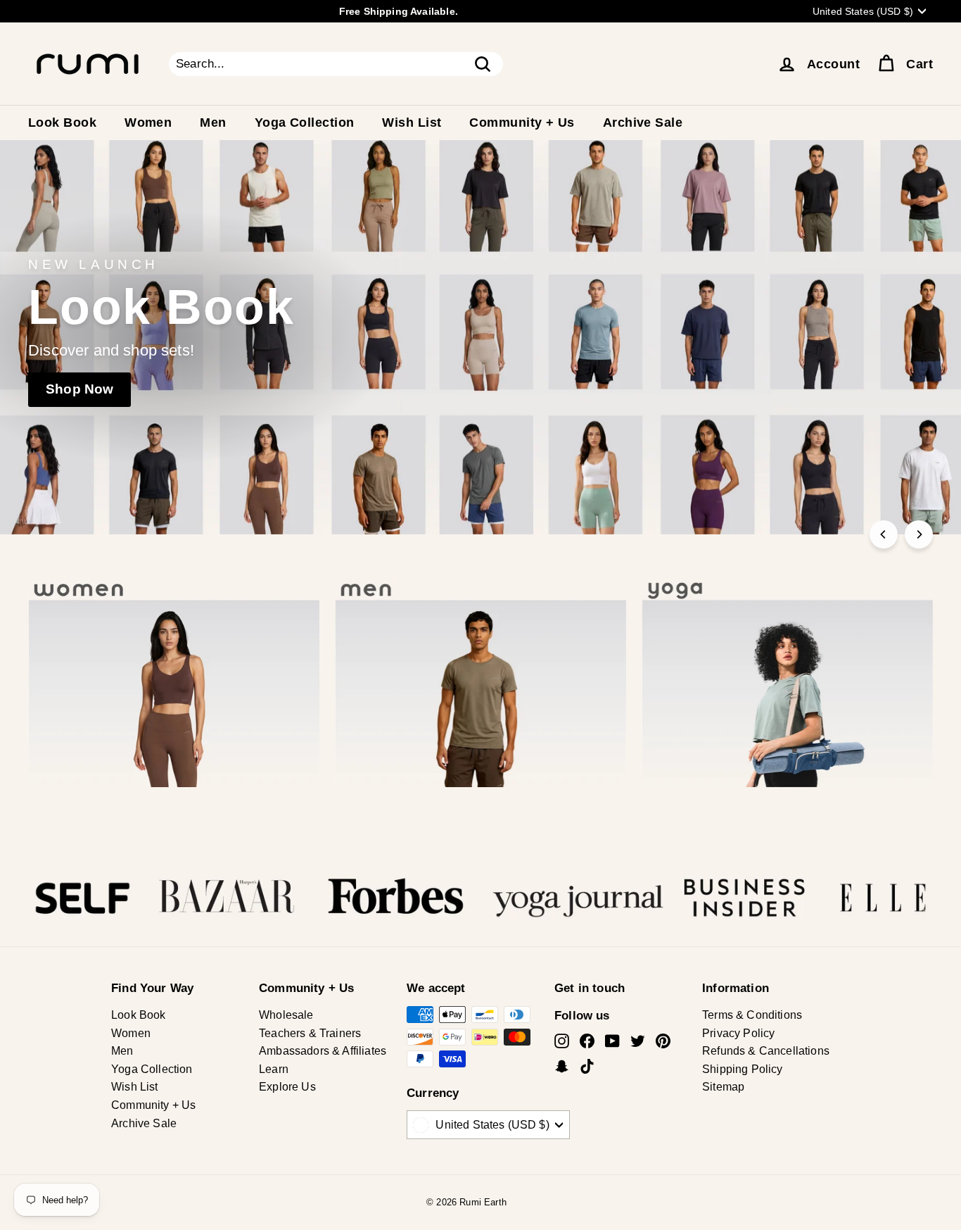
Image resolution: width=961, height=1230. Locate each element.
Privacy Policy (738, 1033)
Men (213, 122)
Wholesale (286, 1015)
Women (148, 122)
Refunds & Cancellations (765, 1051)
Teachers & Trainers (310, 1033)
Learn (273, 1069)
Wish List (411, 122)
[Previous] (884, 534)
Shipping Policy (742, 1069)
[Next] (919, 534)
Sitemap (723, 1087)
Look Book (62, 122)
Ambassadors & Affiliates (322, 1051)
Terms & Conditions (752, 1015)
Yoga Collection (305, 122)
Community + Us (521, 122)
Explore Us (287, 1087)
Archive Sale (642, 122)
